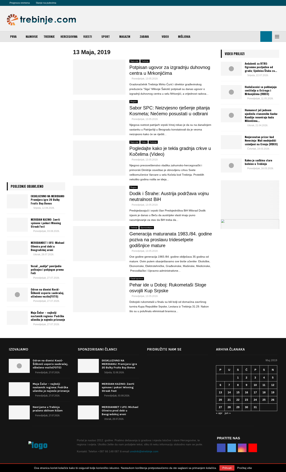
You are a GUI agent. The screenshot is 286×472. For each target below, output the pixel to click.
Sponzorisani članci (97, 349)
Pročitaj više (244, 468)
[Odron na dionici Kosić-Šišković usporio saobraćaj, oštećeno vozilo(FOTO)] (17, 295)
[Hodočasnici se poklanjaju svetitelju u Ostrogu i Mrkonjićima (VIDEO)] (231, 92)
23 (246, 399)
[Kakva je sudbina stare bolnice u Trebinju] (231, 166)
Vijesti (87, 36)
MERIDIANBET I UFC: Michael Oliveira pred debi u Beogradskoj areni (47, 246)
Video (165, 36)
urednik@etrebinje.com (144, 451)
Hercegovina (69, 36)
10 (255, 385)
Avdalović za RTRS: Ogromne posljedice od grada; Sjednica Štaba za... (261, 66)
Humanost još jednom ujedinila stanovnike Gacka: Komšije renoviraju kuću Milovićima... (261, 115)
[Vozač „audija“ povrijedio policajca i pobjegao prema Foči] (17, 271)
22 (238, 399)
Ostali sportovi (136, 278)
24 (255, 399)
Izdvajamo (18, 349)
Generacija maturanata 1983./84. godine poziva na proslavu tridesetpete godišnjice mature (170, 239)
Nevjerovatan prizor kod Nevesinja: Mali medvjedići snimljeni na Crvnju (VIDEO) (261, 140)
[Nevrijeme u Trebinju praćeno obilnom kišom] (19, 412)
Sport (105, 36)
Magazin (124, 36)
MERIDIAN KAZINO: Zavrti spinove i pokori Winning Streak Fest (46, 222)
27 (220, 407)
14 (229, 392)
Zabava (144, 36)
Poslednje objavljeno (27, 186)
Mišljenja (184, 36)
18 (264, 392)
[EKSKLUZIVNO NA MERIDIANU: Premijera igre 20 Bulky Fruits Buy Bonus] (17, 201)
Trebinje (49, 36)
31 (255, 407)
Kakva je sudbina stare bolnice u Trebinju (258, 162)
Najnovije (32, 36)
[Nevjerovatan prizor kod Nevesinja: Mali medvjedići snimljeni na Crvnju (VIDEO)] (231, 142)
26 (272, 399)
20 (220, 399)
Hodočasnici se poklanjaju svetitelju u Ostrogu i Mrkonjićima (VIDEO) (261, 90)
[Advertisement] (208, 18)
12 (272, 385)
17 (255, 392)
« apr (219, 413)
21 (229, 399)
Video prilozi (235, 53)
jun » (228, 413)
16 (246, 392)
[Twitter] (68, 3)
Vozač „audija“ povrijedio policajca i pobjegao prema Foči (47, 269)
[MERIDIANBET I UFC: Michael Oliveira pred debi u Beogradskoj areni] (17, 248)
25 (264, 399)
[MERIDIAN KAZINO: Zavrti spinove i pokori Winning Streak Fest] (17, 225)
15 (238, 392)
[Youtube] (76, 3)
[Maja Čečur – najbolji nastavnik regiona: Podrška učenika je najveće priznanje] (17, 318)
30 (246, 407)
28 (229, 407)
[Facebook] (63, 3)
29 (238, 407)
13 (220, 392)
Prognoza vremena (20, 3)
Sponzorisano (146, 227)
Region (133, 101)
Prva (13, 36)
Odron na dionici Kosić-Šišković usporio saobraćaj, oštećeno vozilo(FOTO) (47, 292)
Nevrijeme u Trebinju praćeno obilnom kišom (48, 408)
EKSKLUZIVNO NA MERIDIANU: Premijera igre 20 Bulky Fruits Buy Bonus (48, 199)
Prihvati (227, 467)
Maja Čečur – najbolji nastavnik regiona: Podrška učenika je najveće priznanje (48, 315)
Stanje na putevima (46, 3)
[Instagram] (72, 3)
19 (272, 392)
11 (263, 385)
